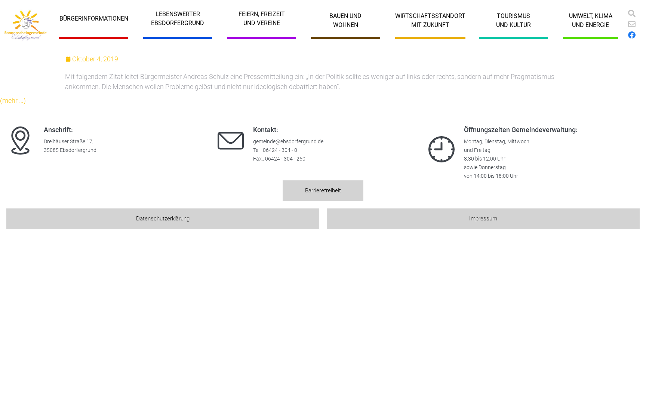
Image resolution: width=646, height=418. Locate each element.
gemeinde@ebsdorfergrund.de (288, 141)
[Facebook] (631, 35)
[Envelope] (631, 24)
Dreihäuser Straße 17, (68, 141)
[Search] (631, 13)
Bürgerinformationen (93, 18)
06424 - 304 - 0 (280, 150)
